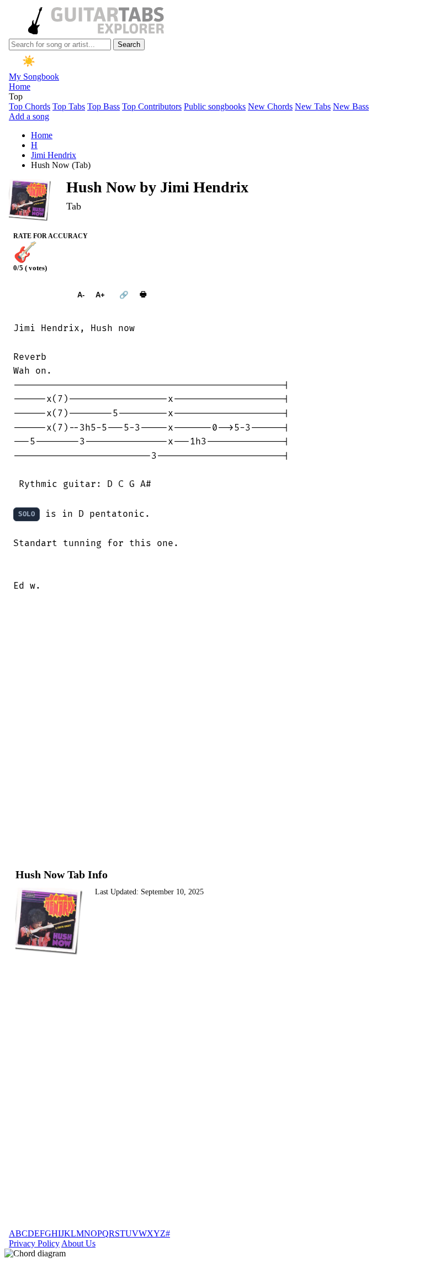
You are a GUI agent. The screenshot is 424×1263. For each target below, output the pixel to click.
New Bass (351, 106)
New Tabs (313, 106)
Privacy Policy (34, 1243)
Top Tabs (68, 106)
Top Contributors (152, 106)
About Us (78, 1243)
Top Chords (29, 106)
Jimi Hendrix (53, 155)
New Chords (270, 106)
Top (16, 96)
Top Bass (103, 106)
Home (19, 86)
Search (129, 44)
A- (80, 295)
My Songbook (34, 76)
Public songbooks (215, 106)
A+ (100, 295)
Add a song (29, 116)
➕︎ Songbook (40, 295)
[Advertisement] (212, 729)
